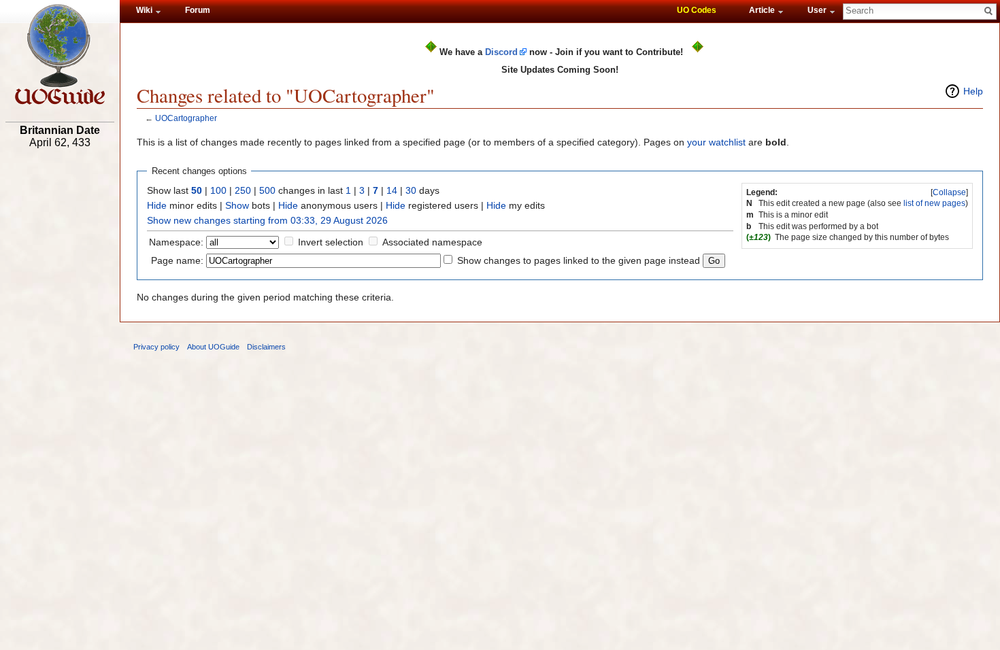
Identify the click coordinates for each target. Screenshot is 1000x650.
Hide (157, 205)
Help (973, 91)
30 (410, 190)
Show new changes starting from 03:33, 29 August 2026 (267, 220)
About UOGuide (213, 347)
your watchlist (716, 142)
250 (243, 190)
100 (218, 190)
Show (237, 205)
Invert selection (330, 242)
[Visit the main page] (59, 54)
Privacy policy (156, 347)
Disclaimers (266, 347)
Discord (501, 52)
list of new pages (934, 203)
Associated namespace (432, 242)
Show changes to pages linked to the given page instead (578, 260)
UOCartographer (186, 118)
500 (267, 190)
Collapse (949, 192)
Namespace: (176, 242)
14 (391, 190)
